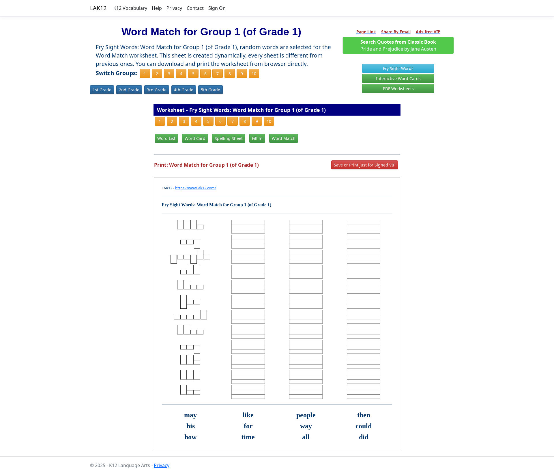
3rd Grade (156, 89)
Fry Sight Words (398, 68)
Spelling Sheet (229, 138)
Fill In (257, 138)
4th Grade (183, 89)
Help (157, 8)
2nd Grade (129, 89)
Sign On (217, 8)
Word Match (283, 138)
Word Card (195, 138)
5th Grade (210, 89)
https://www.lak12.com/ (195, 187)
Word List (166, 138)
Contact (195, 8)
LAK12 (98, 8)
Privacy (174, 8)
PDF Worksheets (398, 88)
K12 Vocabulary (130, 8)
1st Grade (102, 89)
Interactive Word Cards (398, 78)
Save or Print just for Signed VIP (364, 165)
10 (254, 73)
